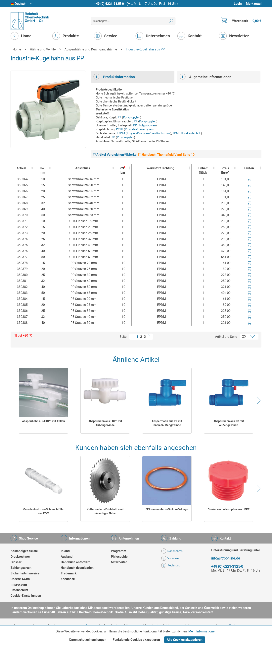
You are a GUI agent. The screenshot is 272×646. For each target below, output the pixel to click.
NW (42, 170)
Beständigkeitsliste (24, 551)
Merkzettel (253, 4)
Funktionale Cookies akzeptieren (136, 640)
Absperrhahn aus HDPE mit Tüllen (43, 421)
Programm (118, 551)
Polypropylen (131, 117)
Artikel (21, 168)
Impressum (19, 584)
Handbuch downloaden (77, 568)
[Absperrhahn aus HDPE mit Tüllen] (43, 392)
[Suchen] (171, 21)
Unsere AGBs (20, 579)
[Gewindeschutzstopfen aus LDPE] (228, 480)
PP (119, 117)
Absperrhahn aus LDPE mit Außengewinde (105, 423)
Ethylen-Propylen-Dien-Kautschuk (148, 133)
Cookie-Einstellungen (26, 596)
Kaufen (249, 168)
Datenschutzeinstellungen (87, 640)
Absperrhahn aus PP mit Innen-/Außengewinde (167, 423)
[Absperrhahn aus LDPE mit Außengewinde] (105, 392)
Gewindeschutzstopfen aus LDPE (228, 509)
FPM (176, 133)
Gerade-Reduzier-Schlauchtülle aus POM (43, 511)
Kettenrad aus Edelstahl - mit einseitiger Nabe (105, 511)
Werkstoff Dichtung (160, 168)
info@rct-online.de (225, 558)
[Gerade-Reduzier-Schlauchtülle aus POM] (43, 480)
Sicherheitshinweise (25, 573)
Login (238, 4)
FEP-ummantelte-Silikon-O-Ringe (167, 509)
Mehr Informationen (202, 631)
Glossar (16, 562)
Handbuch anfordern (75, 562)
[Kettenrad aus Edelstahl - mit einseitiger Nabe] (105, 480)
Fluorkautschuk (190, 133)
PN (122, 170)
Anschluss (82, 168)
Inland (65, 551)
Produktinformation (119, 77)
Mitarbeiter (119, 562)
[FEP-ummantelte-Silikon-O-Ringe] (166, 480)
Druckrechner (20, 556)
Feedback (68, 579)
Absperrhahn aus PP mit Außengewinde (228, 423)
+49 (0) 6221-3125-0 (109, 4)
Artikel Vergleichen (110, 155)
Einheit (202, 170)
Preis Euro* (225, 170)
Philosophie (119, 556)
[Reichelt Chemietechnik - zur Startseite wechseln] (30, 21)
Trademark (69, 573)
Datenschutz (19, 590)
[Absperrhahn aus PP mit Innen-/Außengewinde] (166, 392)
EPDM (121, 133)
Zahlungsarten (21, 568)
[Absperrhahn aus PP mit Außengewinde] (228, 392)
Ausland (66, 556)
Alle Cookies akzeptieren (185, 640)
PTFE (119, 129)
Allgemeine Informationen (210, 77)
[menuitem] (240, 3)
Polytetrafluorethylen (139, 129)
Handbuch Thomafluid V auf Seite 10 (168, 155)
